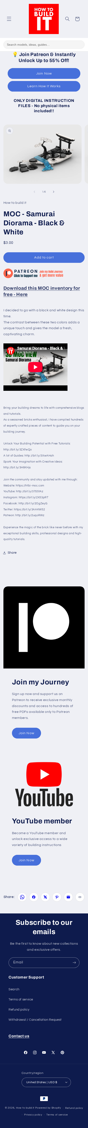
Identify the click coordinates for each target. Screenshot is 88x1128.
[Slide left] (34, 191)
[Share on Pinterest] (56, 897)
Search (14, 989)
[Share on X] (45, 897)
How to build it (25, 1108)
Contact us (19, 1036)
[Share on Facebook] (33, 897)
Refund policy (19, 1009)
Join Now (44, 73)
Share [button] (12, 552)
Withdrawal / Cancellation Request (35, 1019)
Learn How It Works (44, 86)
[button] (9, 19)
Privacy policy (33, 1115)
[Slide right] (53, 191)
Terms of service (21, 999)
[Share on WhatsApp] (22, 897)
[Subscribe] (74, 962)
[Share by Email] (68, 897)
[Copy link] (79, 897)
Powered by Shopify (48, 1108)
